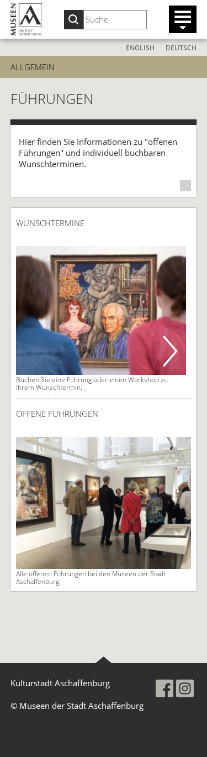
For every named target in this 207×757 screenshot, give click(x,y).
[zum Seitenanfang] (103, 660)
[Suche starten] (73, 19)
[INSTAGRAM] (185, 688)
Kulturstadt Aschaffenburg (60, 682)
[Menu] (183, 19)
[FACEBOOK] (164, 688)
